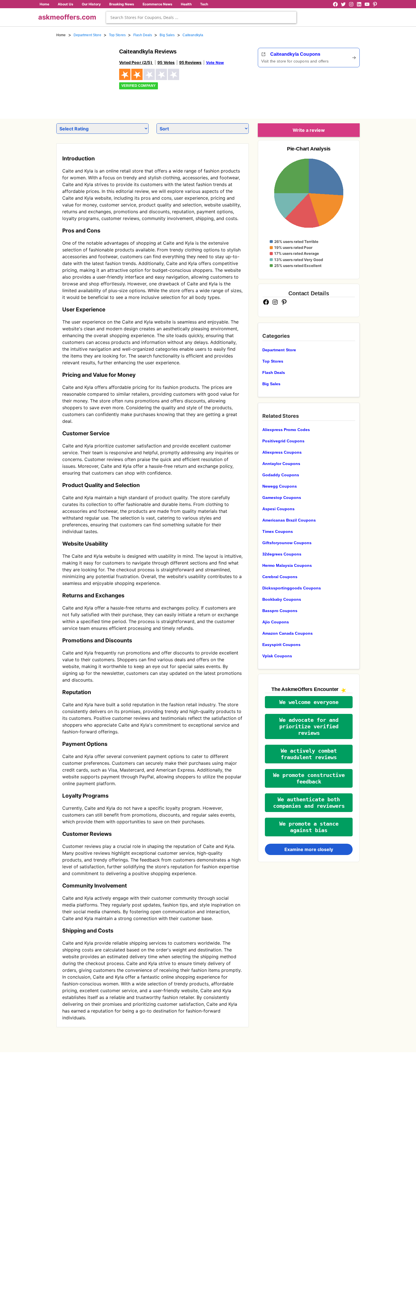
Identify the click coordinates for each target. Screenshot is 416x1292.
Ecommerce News (157, 4)
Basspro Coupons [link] (279, 610)
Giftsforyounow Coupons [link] (287, 543)
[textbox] (201, 17)
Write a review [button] (309, 130)
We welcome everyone (308, 702)
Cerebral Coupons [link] (279, 576)
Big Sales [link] (167, 35)
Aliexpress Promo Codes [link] (286, 429)
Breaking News (121, 4)
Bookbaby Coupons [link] (281, 599)
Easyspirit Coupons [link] (281, 644)
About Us (65, 4)
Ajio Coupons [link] (275, 622)
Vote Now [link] (215, 62)
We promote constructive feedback (309, 778)
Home (44, 4)
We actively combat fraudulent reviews (309, 754)
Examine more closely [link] (308, 849)
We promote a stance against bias (308, 827)
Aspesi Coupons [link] (278, 509)
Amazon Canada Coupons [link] (287, 633)
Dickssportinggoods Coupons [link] (291, 588)
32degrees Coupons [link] (281, 554)
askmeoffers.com (67, 17)
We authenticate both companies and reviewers (309, 802)
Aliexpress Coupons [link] (282, 452)
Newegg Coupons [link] (279, 486)
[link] (84, 76)
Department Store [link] (87, 35)
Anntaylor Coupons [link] (281, 463)
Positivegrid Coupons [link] (283, 441)
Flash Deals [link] (142, 35)
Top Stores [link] (117, 35)
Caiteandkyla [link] (193, 35)
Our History (91, 4)
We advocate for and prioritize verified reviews (308, 726)
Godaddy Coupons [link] (280, 475)
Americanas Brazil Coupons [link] (289, 520)
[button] (309, 702)
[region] (328, 91)
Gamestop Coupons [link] (281, 497)
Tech (204, 4)
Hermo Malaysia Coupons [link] (287, 565)
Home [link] (61, 35)
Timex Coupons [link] (277, 531)
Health (186, 4)
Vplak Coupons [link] (277, 656)
